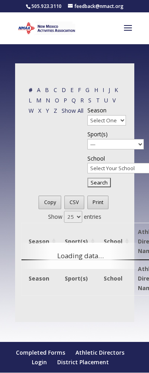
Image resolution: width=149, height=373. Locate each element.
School (96, 158)
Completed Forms (40, 352)
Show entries (74, 216)
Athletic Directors (99, 352)
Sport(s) (97, 134)
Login (39, 362)
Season (96, 110)
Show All (72, 110)
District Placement (83, 362)
